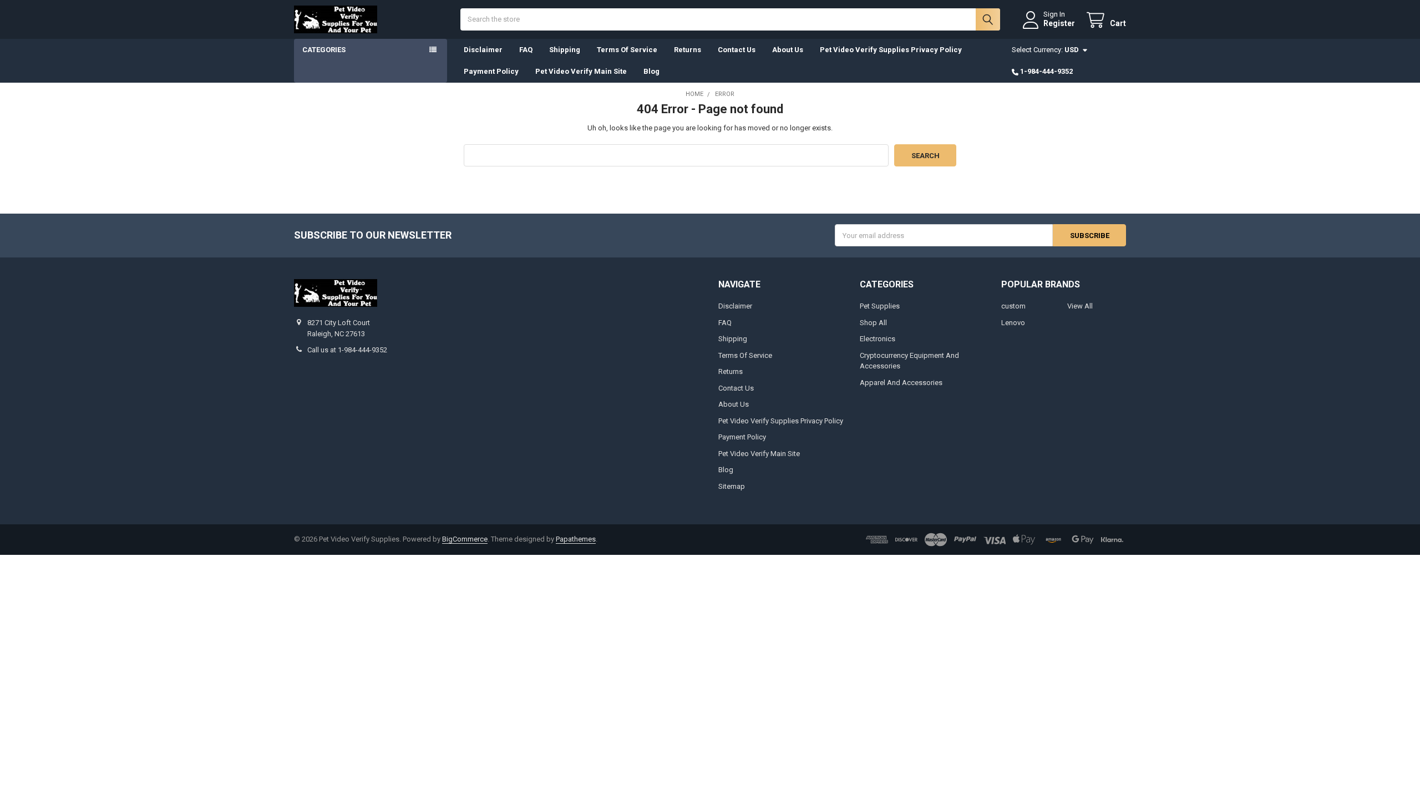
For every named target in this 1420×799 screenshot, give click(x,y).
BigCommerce (465, 539)
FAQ (525, 49)
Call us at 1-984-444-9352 (347, 350)
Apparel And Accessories (901, 382)
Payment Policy (491, 71)
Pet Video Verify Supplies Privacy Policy (891, 49)
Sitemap (731, 486)
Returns (687, 49)
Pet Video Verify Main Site (581, 71)
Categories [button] (324, 49)
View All (1080, 306)
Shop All (873, 322)
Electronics (877, 339)
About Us (787, 49)
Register (1059, 23)
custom (1013, 306)
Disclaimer (483, 49)
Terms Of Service (627, 49)
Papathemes (576, 539)
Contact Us (736, 49)
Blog (651, 71)
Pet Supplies (880, 306)
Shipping (564, 49)
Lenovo (1013, 322)
